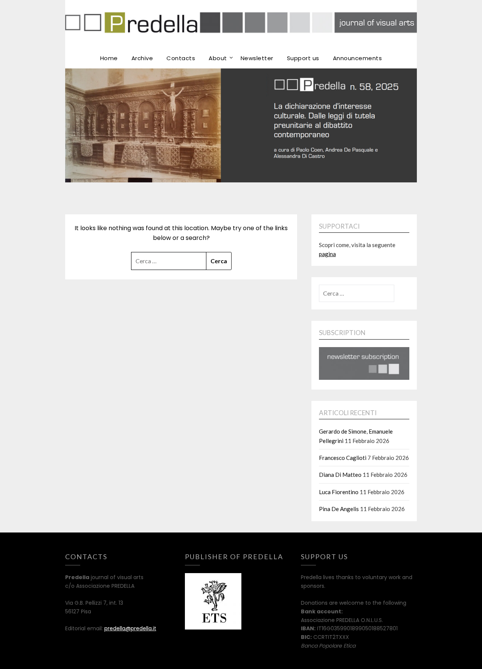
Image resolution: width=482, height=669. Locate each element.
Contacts (180, 58)
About (218, 58)
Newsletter (257, 58)
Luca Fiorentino (338, 491)
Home (109, 58)
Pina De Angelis (339, 508)
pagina (327, 253)
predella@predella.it (130, 628)
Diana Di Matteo (340, 474)
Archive (142, 58)
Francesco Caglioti (342, 457)
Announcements (357, 58)
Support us (303, 58)
